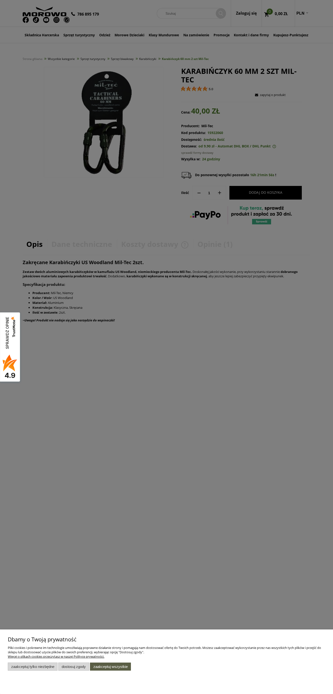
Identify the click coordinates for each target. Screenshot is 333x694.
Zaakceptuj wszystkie (110, 667)
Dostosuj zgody (74, 667)
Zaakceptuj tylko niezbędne (32, 667)
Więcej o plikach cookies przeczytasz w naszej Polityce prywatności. (56, 656)
